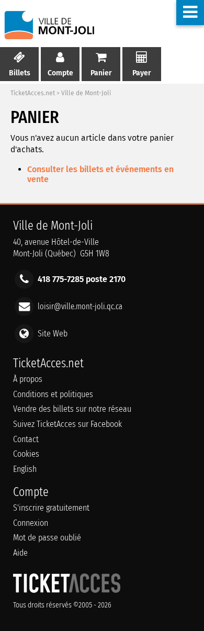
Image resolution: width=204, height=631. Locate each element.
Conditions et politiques (53, 394)
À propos (27, 379)
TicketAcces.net (32, 93)
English (25, 469)
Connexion (30, 523)
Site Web (52, 334)
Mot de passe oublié (47, 538)
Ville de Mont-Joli (86, 93)
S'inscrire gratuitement (51, 508)
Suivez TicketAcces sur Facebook (67, 424)
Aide (20, 553)
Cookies (26, 454)
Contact (26, 439)
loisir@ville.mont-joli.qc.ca (80, 306)
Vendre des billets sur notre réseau (72, 409)
